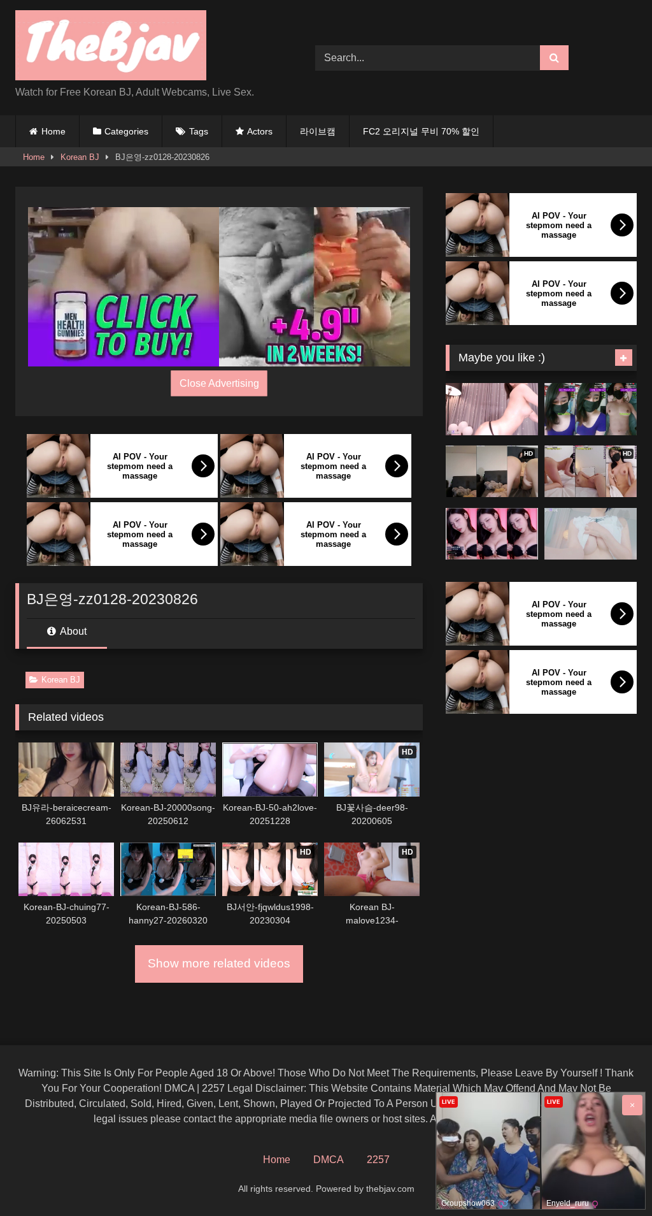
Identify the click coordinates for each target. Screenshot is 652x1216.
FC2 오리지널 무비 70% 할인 (421, 131)
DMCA (328, 1159)
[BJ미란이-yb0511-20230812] (590, 409)
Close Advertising (219, 383)
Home (53, 131)
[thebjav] (145, 47)
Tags (198, 131)
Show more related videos (219, 963)
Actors (260, 131)
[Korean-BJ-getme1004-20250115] (492, 409)
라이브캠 (318, 131)
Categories (126, 131)
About (72, 631)
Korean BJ (79, 157)
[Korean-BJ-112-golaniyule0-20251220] (492, 534)
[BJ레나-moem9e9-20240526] (590, 534)
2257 (378, 1159)
